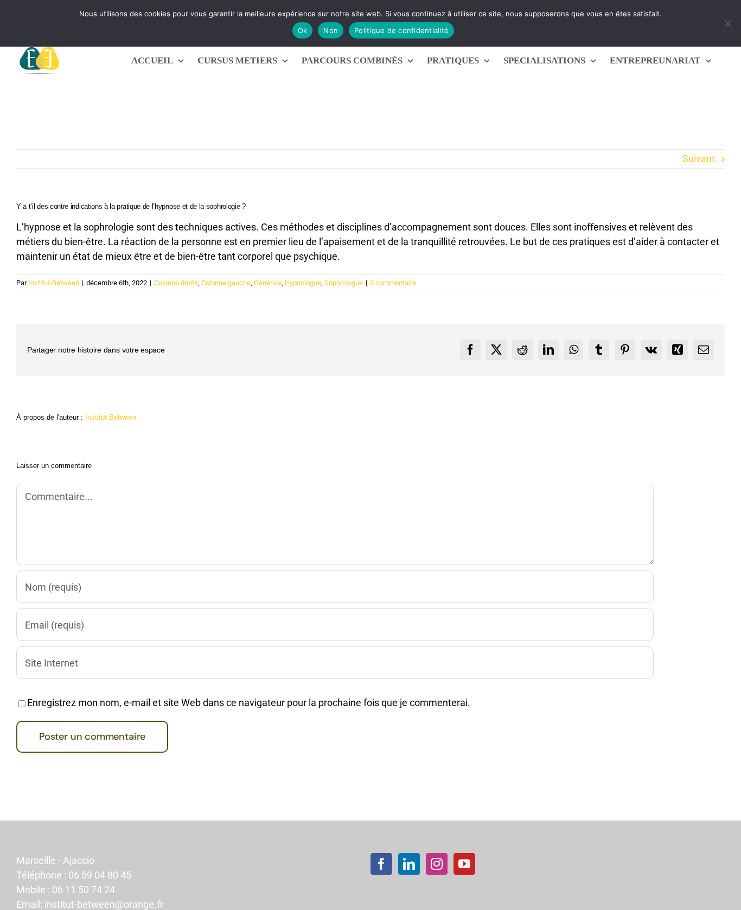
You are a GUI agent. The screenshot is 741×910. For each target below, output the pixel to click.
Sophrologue (343, 283)
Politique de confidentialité (401, 30)
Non (330, 30)
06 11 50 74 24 (83, 889)
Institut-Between (53, 283)
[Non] (727, 23)
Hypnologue (303, 283)
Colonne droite (176, 283)
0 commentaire (393, 283)
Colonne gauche (226, 283)
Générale (268, 283)
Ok (303, 30)
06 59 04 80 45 (99, 875)
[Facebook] (381, 864)
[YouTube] (464, 864)
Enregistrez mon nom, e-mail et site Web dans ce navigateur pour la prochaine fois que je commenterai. (248, 702)
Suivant (698, 158)
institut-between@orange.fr (103, 904)
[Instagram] (437, 864)
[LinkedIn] (409, 864)
